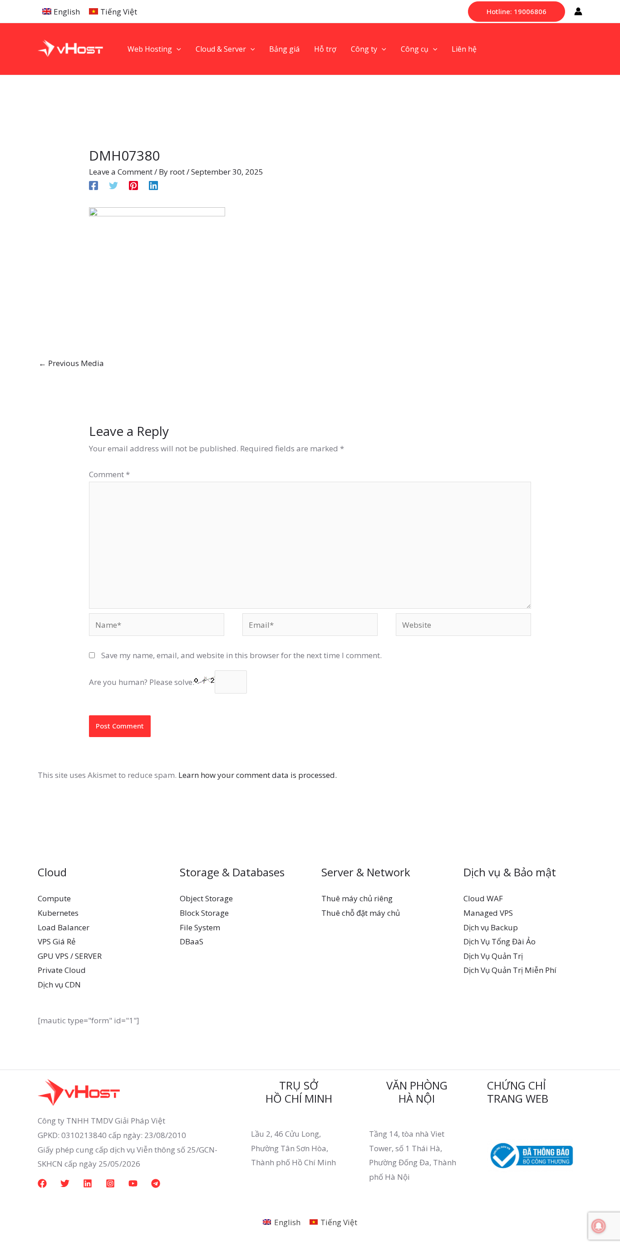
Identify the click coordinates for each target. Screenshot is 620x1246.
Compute (54, 898)
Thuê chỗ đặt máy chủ (360, 913)
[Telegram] (155, 1183)
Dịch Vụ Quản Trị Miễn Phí (509, 970)
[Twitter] (113, 184)
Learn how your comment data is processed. (257, 775)
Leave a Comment (121, 171)
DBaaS (191, 941)
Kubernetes (58, 913)
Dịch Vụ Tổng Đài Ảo (499, 941)
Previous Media (71, 363)
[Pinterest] (133, 184)
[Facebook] (93, 184)
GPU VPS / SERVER (70, 956)
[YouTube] (133, 1183)
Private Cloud (62, 970)
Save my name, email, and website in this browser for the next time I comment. (241, 655)
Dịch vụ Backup (490, 927)
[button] (516, 11)
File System (200, 927)
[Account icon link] (578, 11)
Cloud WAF (483, 898)
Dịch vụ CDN (59, 984)
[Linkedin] (153, 184)
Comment (109, 474)
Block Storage (204, 913)
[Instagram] (110, 1183)
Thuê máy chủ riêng (357, 898)
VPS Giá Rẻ (57, 941)
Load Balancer (63, 927)
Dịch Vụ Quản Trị (493, 956)
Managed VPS (488, 913)
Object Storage (206, 898)
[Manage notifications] (598, 1226)
